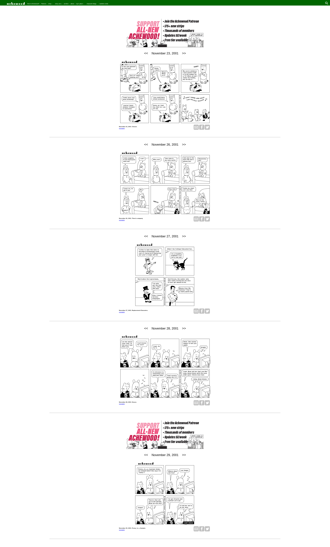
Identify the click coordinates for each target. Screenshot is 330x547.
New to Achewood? (33, 4)
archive (66, 4)
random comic (103, 4)
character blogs (91, 4)
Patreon (43, 4)
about (72, 4)
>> (184, 53)
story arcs (58, 4)
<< (146, 53)
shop (49, 4)
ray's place (79, 4)
